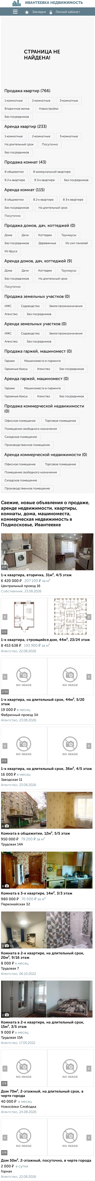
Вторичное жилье (17, 108)
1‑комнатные (14, 100)
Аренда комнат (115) (24, 190)
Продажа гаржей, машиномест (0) (38, 351)
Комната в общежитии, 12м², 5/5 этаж (35, 834)
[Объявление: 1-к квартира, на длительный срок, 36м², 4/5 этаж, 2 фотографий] (24, 764)
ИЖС (8, 306)
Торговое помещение (60, 420)
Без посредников (17, 116)
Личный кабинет (68, 12)
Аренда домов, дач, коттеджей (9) (38, 261)
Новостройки (48, 108)
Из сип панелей (76, 243)
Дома (8, 235)
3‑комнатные (69, 100)
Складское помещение (21, 437)
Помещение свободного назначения (31, 428)
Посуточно (50, 144)
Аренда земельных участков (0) (35, 324)
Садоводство (30, 306)
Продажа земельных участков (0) (37, 297)
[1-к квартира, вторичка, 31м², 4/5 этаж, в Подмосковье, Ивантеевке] (24, 570)
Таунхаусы (68, 235)
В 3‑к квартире (44, 180)
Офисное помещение (20, 420)
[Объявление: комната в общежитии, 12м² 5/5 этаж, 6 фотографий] (47, 829)
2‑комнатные (41, 100)
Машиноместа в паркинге (42, 361)
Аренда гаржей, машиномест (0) (36, 379)
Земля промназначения (65, 306)
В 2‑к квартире (15, 180)
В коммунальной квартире (52, 171)
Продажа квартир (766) (27, 91)
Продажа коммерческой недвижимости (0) (44, 408)
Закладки (39, 12)
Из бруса (11, 251)
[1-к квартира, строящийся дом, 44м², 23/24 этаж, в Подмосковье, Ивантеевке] (24, 635)
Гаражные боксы (16, 369)
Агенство (11, 314)
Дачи (25, 235)
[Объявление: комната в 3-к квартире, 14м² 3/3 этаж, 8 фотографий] (47, 889)
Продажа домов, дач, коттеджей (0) (39, 226)
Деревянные (47, 243)
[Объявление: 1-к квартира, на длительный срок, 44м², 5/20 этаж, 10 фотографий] (24, 695)
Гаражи (10, 361)
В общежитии (14, 171)
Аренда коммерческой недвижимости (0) (45, 455)
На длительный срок (19, 144)
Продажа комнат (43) (25, 162)
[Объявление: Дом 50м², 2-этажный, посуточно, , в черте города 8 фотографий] (24, 1156)
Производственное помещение (27, 445)
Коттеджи (45, 235)
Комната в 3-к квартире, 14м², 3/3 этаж (36, 893)
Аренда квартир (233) (25, 127)
